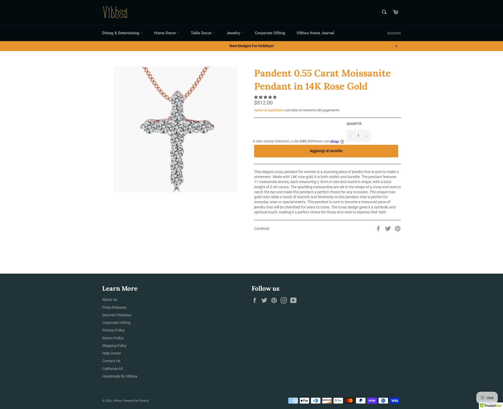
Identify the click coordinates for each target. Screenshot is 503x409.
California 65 (112, 369)
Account (394, 33)
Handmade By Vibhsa (119, 376)
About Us (109, 299)
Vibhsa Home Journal (315, 33)
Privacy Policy (113, 330)
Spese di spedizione (269, 110)
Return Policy (113, 338)
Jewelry (233, 33)
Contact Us (111, 361)
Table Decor (202, 33)
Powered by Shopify (136, 400)
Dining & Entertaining (121, 33)
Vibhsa (117, 400)
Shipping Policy (114, 346)
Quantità (354, 124)
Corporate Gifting (270, 33)
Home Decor (165, 33)
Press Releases (114, 307)
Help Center (111, 353)
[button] (265, 97)
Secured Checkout (117, 315)
